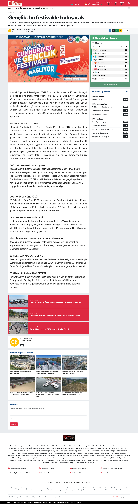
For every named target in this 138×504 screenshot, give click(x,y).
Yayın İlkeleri (57, 497)
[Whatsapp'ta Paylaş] (117, 30)
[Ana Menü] (129, 8)
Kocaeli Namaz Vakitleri (79, 468)
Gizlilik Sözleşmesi (15, 497)
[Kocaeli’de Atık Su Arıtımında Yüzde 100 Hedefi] (74, 363)
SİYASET (53, 8)
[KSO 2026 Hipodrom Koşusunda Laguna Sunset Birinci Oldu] (22, 384)
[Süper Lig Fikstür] (127, 91)
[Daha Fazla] (120, 30)
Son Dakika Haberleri (78, 473)
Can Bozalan (25, 341)
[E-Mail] (22, 345)
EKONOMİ (27, 8)
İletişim (26, 497)
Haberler (11, 13)
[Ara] (129, 3)
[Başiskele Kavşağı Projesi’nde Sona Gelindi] (22, 363)
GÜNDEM (45, 8)
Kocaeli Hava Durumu (48, 468)
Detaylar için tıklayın (110, 84)
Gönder (14, 424)
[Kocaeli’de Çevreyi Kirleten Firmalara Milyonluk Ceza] (74, 384)
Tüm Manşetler (45, 473)
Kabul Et (72, 502)
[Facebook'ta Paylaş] (110, 30)
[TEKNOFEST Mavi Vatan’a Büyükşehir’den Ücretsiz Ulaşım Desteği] (48, 384)
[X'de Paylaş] (113, 30)
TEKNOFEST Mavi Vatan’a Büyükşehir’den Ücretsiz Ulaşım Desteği (47, 394)
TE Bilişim (116, 497)
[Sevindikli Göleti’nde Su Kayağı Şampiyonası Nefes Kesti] (48, 363)
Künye (34, 497)
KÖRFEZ (11, 8)
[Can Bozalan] (14, 342)
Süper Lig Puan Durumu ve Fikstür (20, 473)
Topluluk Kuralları (44, 497)
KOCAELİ (36, 8)
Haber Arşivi (106, 473)
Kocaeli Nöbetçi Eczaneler (19, 468)
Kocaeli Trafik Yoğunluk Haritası (112, 468)
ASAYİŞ (19, 8)
